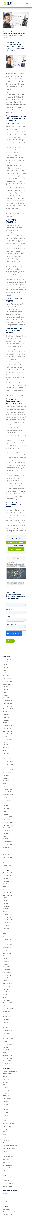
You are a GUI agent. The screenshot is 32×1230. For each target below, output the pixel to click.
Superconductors (8, 1157)
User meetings (7, 1168)
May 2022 (6, 717)
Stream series (7, 865)
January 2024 (7, 678)
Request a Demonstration (10, 1212)
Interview (11, 37)
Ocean (5, 1137)
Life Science (6, 1112)
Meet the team (7, 1126)
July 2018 (6, 833)
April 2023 (6, 695)
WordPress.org (7, 1186)
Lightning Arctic (8, 1118)
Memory (5, 1129)
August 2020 (7, 772)
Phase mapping (7, 1143)
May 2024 (6, 670)
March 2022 (6, 723)
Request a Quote (8, 1214)
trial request (16, 549)
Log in (5, 1178)
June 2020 (6, 778)
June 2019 (6, 808)
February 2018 (7, 842)
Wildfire (5, 1170)
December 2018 (8, 822)
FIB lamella (6, 1096)
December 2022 (8, 703)
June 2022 (6, 714)
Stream (5, 1154)
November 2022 (8, 706)
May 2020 (6, 781)
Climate (5, 1085)
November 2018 (8, 825)
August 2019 (7, 803)
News (4, 1134)
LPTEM (5, 1121)
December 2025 (8, 659)
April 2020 (6, 783)
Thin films (6, 1159)
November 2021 (8, 734)
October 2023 (7, 684)
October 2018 (7, 828)
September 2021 (8, 739)
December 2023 (8, 681)
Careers (5, 1199)
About (5, 1193)
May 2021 (6, 748)
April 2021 (6, 750)
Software (5, 1151)
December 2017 (8, 844)
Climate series (7, 863)
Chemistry (6, 1082)
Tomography (7, 1162)
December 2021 (8, 731)
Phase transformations (10, 1145)
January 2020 (7, 792)
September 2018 (8, 830)
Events (5, 1093)
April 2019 (6, 814)
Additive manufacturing (10, 1071)
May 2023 (6, 692)
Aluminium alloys (8, 1074)
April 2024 (6, 673)
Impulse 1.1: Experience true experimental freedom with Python (14, 32)
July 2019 (6, 806)
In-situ (5, 1107)
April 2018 (6, 839)
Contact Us (6, 1209)
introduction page (16, 542)
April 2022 (6, 720)
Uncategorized (7, 1165)
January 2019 (7, 819)
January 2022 (7, 728)
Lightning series (8, 860)
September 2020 (8, 770)
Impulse (5, 37)
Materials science (8, 1123)
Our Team (6, 1196)
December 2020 (8, 761)
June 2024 (6, 667)
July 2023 (6, 687)
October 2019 (7, 797)
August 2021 (7, 742)
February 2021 (7, 756)
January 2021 (7, 759)
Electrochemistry (8, 1090)
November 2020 (8, 764)
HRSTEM (5, 1101)
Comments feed (8, 1183)
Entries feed (6, 1181)
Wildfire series (7, 857)
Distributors (6, 1202)
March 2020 (6, 786)
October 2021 (7, 736)
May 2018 (6, 836)
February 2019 (7, 817)
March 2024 (6, 676)
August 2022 (7, 712)
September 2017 (8, 850)
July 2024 (6, 665)
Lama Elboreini (9, 35)
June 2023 (6, 689)
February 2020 (7, 789)
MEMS (5, 1132)
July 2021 (6, 745)
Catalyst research (8, 1079)
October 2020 (7, 767)
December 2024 (8, 662)
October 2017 (7, 847)
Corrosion (6, 1087)
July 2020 (6, 775)
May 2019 (6, 811)
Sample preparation (9, 1148)
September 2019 (8, 800)
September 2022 (8, 709)
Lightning (6, 1115)
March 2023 (6, 698)
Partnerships (7, 1140)
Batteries (6, 1076)
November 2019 (8, 794)
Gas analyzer (7, 1099)
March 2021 (6, 753)
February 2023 (7, 700)
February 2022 (7, 725)
